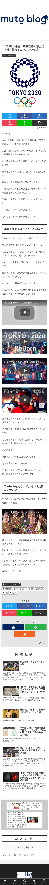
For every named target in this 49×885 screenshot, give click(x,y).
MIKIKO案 (7, 589)
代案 (31, 589)
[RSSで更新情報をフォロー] (24, 634)
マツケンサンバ (20, 589)
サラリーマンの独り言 (12, 584)
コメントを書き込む (24, 847)
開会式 (13, 593)
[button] (44, 476)
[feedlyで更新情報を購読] (36, 627)
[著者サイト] (13, 627)
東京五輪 (40, 589)
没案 (6, 593)
